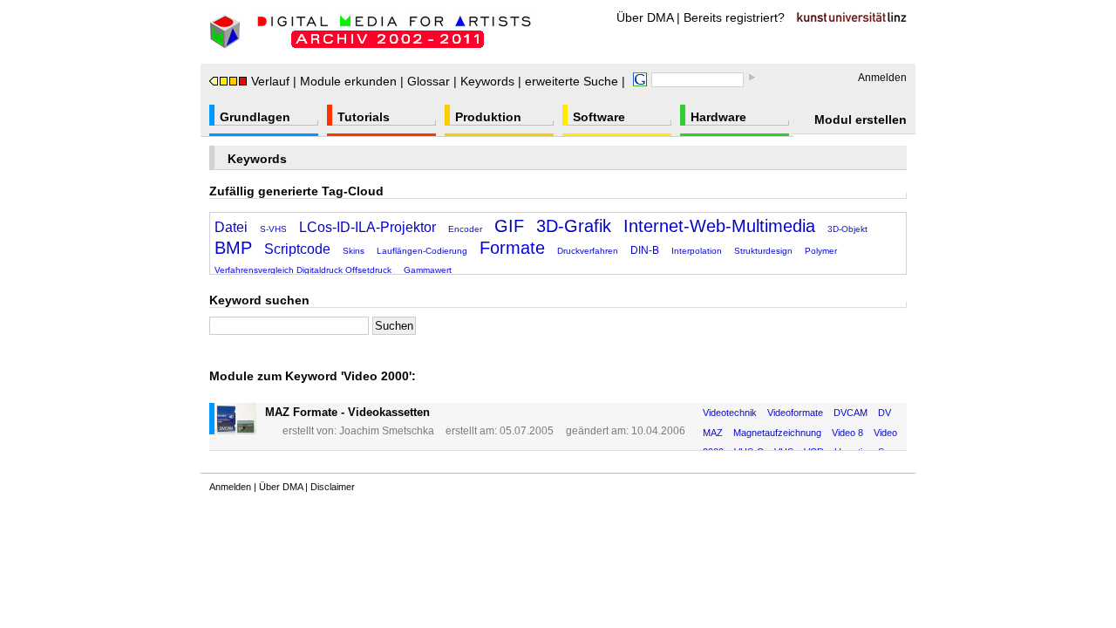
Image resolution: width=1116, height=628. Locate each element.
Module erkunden (348, 81)
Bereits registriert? (734, 17)
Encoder (465, 229)
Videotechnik (730, 412)
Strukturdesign (763, 251)
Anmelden (882, 78)
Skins (353, 251)
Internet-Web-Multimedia (719, 226)
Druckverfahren (587, 251)
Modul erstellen (860, 119)
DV (884, 412)
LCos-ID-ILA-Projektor (367, 227)
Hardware (718, 117)
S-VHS (273, 229)
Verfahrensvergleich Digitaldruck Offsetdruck (302, 270)
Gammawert (428, 270)
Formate (512, 247)
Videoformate (795, 412)
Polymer (821, 251)
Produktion (488, 117)
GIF (509, 226)
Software (599, 117)
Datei (231, 227)
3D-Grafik (573, 226)
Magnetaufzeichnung (777, 432)
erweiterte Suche (571, 81)
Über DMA (644, 17)
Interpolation (696, 251)
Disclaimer (332, 486)
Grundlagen (255, 117)
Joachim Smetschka (386, 431)
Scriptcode (297, 249)
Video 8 (847, 432)
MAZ (713, 432)
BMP (233, 247)
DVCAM (851, 412)
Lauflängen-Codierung (422, 251)
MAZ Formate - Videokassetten (347, 412)
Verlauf (270, 81)
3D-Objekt (847, 229)
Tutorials (363, 117)
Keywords (487, 81)
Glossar (428, 81)
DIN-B (644, 250)
